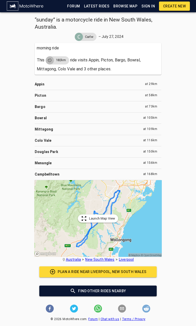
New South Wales (99, 259)
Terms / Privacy (133, 319)
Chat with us (110, 319)
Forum (93, 319)
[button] (25, 6)
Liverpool (126, 259)
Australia (73, 259)
